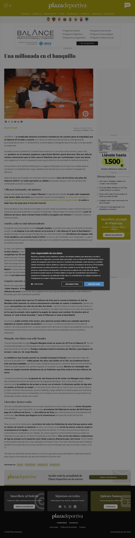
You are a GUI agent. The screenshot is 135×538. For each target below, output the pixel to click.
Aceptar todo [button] (94, 284)
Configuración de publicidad (49, 276)
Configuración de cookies (40, 278)
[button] (37, 284)
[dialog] (67, 269)
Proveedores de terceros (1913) (86, 265)
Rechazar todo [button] (71, 284)
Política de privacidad (57, 278)
